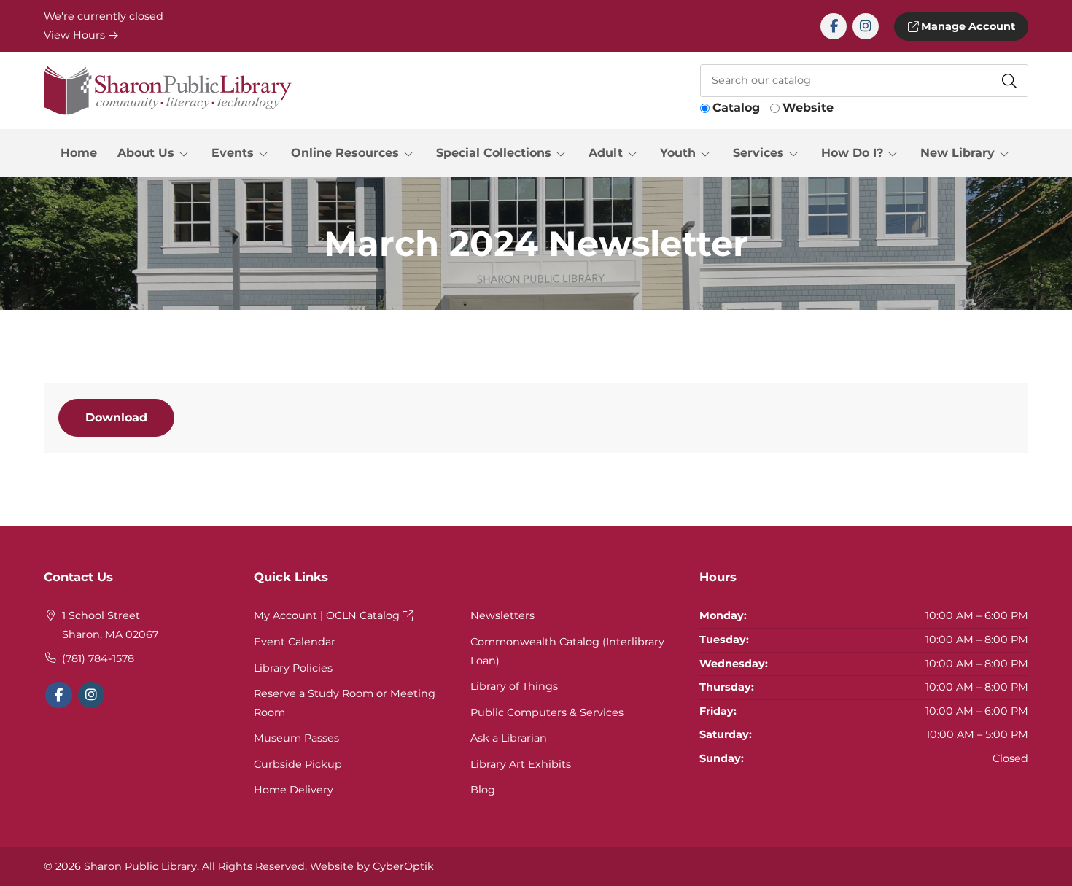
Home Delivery (293, 789)
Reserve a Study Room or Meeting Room (344, 703)
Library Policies (293, 668)
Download (116, 417)
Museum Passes (296, 738)
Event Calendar (294, 641)
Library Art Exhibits (520, 764)
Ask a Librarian (508, 738)
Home (79, 153)
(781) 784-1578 (98, 658)
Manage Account (966, 26)
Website (808, 107)
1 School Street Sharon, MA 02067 (110, 625)
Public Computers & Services (547, 712)
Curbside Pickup (298, 764)
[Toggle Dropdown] (186, 153)
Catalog (736, 107)
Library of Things (514, 686)
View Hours (76, 35)
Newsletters (502, 615)
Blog (482, 789)
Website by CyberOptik (372, 866)
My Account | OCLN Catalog (328, 615)
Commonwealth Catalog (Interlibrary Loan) (567, 651)
